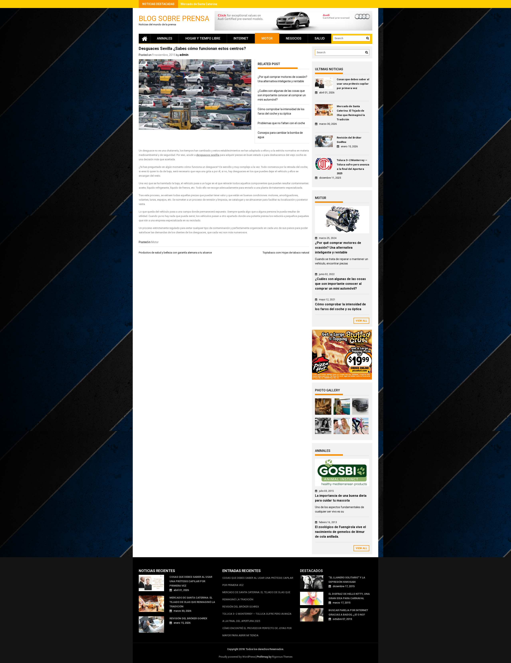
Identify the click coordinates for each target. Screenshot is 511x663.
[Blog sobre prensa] (144, 38)
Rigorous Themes (282, 656)
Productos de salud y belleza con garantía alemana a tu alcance (175, 252)
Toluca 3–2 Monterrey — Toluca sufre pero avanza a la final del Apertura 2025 (353, 167)
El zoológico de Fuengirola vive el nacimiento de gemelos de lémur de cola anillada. (340, 531)
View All (361, 320)
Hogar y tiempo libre (202, 38)
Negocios (293, 38)
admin (183, 55)
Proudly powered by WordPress (237, 656)
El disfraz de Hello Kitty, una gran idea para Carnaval (349, 596)
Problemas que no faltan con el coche (281, 123)
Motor (267, 38)
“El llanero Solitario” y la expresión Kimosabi (347, 579)
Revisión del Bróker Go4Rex (349, 139)
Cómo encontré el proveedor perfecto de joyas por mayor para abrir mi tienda (257, 632)
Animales (164, 38)
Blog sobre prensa (174, 18)
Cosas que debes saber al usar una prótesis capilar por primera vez (353, 84)
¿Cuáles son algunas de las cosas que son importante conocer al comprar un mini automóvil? (282, 95)
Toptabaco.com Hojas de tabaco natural (286, 252)
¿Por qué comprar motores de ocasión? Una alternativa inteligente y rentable (338, 247)
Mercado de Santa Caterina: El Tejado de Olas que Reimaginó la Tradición (351, 113)
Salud (320, 38)
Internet (241, 38)
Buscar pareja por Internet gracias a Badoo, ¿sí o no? (348, 612)
